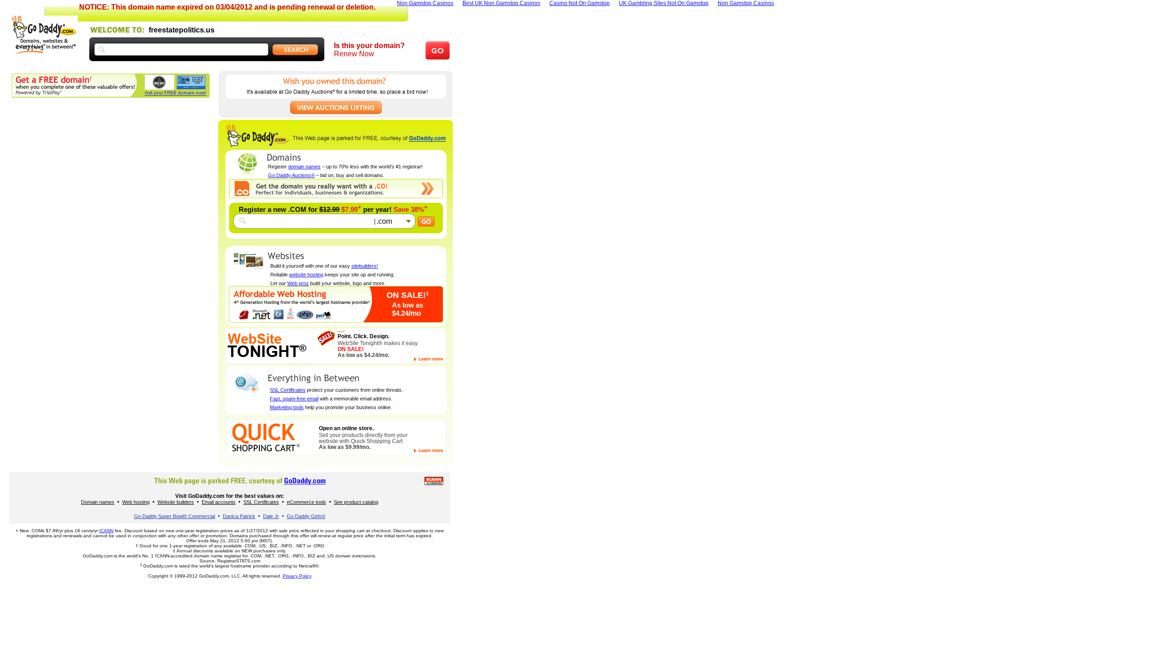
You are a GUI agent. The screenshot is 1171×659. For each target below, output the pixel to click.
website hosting (306, 274)
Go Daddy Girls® (306, 516)
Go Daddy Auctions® (291, 175)
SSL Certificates (288, 390)
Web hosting (136, 502)
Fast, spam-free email (294, 398)
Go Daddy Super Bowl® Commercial (174, 516)
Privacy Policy (297, 575)
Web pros (298, 283)
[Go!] (426, 221)
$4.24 (406, 313)
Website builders (175, 502)
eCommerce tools (306, 502)
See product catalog (356, 502)
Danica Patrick (239, 516)
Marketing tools (287, 407)
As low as (407, 305)
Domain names (97, 502)
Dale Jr (271, 516)
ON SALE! (408, 295)
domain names (304, 166)
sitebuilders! (364, 266)
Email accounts (219, 502)
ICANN (106, 530)
